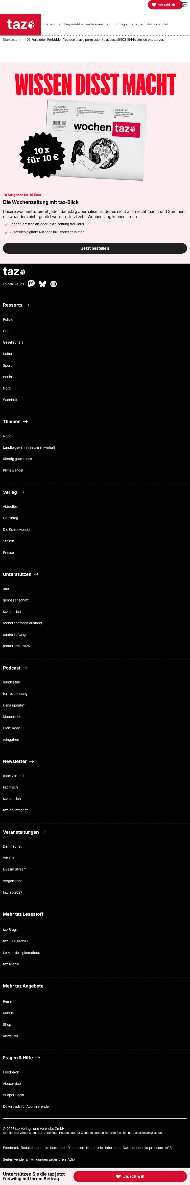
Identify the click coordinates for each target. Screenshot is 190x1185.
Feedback (11, 1072)
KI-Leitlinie (95, 1148)
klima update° (13, 705)
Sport (7, 365)
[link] (50, 24)
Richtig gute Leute (17, 459)
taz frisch (10, 787)
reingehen (11, 739)
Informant (113, 1148)
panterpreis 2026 (16, 646)
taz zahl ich (12, 611)
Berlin (7, 377)
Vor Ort (8, 858)
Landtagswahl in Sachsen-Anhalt (29, 447)
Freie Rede (11, 728)
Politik (8, 319)
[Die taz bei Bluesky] (42, 286)
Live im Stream (14, 869)
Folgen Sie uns (13, 284)
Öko (6, 331)
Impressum (154, 1148)
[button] (184, 5)
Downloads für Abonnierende (26, 1106)
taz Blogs (10, 929)
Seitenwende (13, 1159)
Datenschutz (133, 1148)
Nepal (7, 436)
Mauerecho (12, 716)
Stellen (8, 541)
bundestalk (12, 682)
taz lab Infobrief (15, 810)
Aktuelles (10, 506)
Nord (7, 388)
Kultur (8, 354)
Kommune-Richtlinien (67, 1148)
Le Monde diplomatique (21, 952)
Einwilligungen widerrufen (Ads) (50, 1159)
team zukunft (13, 776)
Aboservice (12, 1083)
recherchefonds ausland (22, 623)
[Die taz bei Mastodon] (31, 286)
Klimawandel (13, 470)
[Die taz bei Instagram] (53, 286)
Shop (7, 1024)
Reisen (8, 1001)
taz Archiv (11, 964)
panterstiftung (14, 634)
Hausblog (10, 518)
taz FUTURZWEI (15, 941)
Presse (8, 552)
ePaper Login (13, 1095)
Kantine (9, 1013)
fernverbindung (15, 693)
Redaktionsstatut (35, 1148)
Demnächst (12, 846)
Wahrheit (10, 399)
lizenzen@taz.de (150, 1133)
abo (6, 589)
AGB (168, 1148)
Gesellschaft (13, 342)
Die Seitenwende (16, 529)
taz (14, 272)
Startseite (10, 39)
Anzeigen (10, 1036)
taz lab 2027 (12, 892)
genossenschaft (16, 600)
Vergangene (12, 881)
